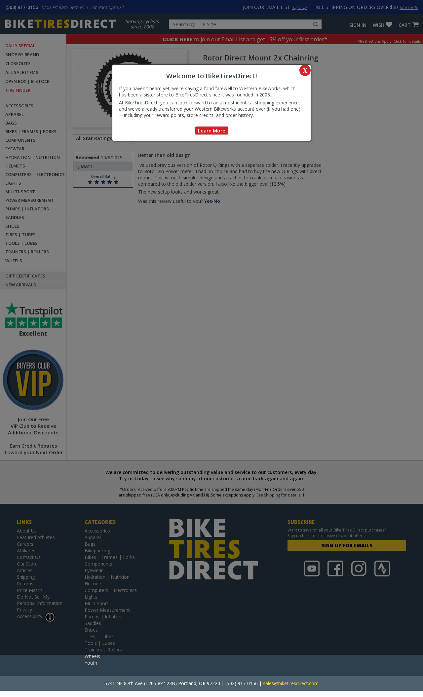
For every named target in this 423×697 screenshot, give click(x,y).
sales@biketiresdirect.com (291, 683)
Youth (91, 663)
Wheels (92, 656)
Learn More (211, 130)
